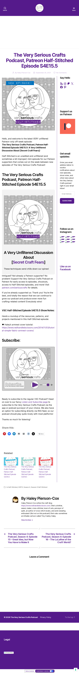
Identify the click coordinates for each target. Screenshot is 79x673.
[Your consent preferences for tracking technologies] (75, 669)
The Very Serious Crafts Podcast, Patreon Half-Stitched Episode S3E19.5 (27, 472)
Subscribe (67, 201)
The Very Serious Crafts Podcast (24, 617)
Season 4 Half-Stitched (39, 487)
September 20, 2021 (43, 73)
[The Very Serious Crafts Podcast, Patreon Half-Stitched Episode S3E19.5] (28, 461)
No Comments (61, 73)
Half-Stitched (13, 487)
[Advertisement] (39, 32)
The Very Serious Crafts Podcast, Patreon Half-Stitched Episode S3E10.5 (10, 472)
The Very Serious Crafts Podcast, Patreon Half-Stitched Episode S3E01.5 (45, 472)
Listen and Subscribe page (35, 402)
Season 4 (27, 487)
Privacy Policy (45, 617)
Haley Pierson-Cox (23, 73)
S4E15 (20, 487)
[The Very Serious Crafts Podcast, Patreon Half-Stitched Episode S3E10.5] (11, 461)
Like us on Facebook (65, 268)
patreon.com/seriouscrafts (14, 287)
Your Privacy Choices (42, 671)
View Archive (27, 520)
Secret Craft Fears (28, 262)
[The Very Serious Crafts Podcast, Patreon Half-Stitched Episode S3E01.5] (46, 461)
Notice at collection (30, 671)
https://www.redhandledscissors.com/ (35, 506)
